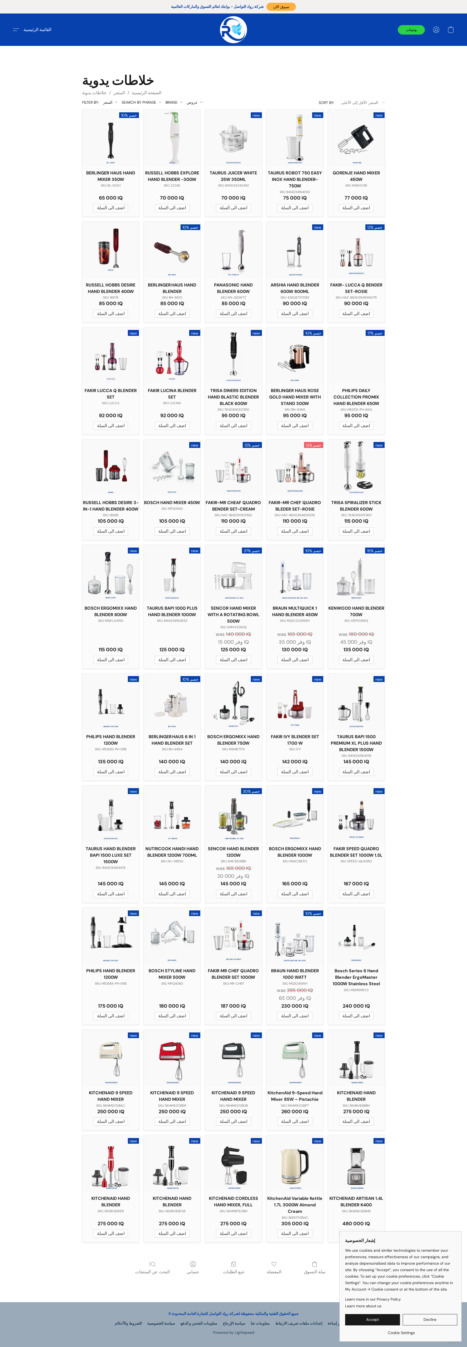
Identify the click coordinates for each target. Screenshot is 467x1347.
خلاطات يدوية (94, 93)
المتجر (119, 93)
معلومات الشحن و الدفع (199, 1323)
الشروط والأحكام (128, 1323)
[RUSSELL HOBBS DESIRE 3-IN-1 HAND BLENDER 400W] (110, 467)
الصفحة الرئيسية (146, 93)
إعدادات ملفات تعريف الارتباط (298, 1323)
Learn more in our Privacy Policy (373, 1299)
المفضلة (274, 1272)
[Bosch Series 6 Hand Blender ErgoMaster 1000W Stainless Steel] (356, 935)
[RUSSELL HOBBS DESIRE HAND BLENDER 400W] (110, 249)
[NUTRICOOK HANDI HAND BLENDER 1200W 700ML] (172, 813)
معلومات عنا (260, 1323)
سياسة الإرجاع (234, 1323)
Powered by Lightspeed (233, 1332)
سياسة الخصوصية (161, 1323)
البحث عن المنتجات (152, 1272)
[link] (401, 1330)
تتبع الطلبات (233, 1272)
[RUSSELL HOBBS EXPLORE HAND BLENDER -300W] (172, 137)
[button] (281, 7)
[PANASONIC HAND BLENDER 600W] (233, 249)
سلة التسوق (314, 1272)
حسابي (193, 1272)
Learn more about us (363, 1306)
